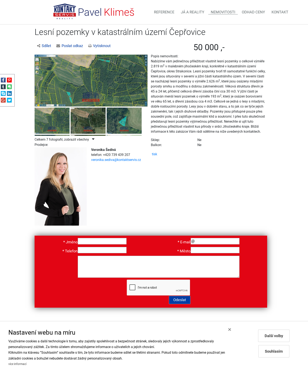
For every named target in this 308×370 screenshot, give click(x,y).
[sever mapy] (89, 120)
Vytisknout (102, 46)
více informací (17, 364)
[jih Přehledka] (125, 120)
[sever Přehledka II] (53, 120)
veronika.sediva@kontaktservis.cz (116, 160)
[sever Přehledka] (91, 80)
